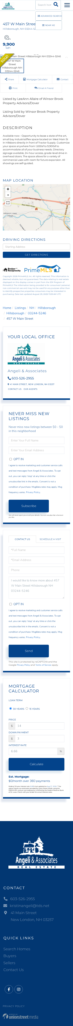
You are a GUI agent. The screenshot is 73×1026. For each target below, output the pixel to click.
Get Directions (36, 254)
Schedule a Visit (50, 539)
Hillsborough (47, 308)
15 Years (34, 708)
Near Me (50, 25)
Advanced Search (51, 16)
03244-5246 (37, 313)
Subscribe (28, 506)
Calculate (36, 764)
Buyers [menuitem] (9, 956)
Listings (20, 308)
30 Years (18, 708)
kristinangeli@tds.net (29, 905)
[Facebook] (9, 989)
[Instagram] (19, 989)
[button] (55, 4)
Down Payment (19, 732)
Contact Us (14, 389)
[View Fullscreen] (8, 203)
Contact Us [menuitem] (13, 970)
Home (7, 308)
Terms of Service (43, 664)
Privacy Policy (33, 492)
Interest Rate (18, 745)
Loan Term (15, 700)
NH (31, 308)
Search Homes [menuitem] (16, 949)
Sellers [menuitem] (9, 963)
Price (12, 719)
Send (29, 651)
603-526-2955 (23, 378)
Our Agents (30, 389)
